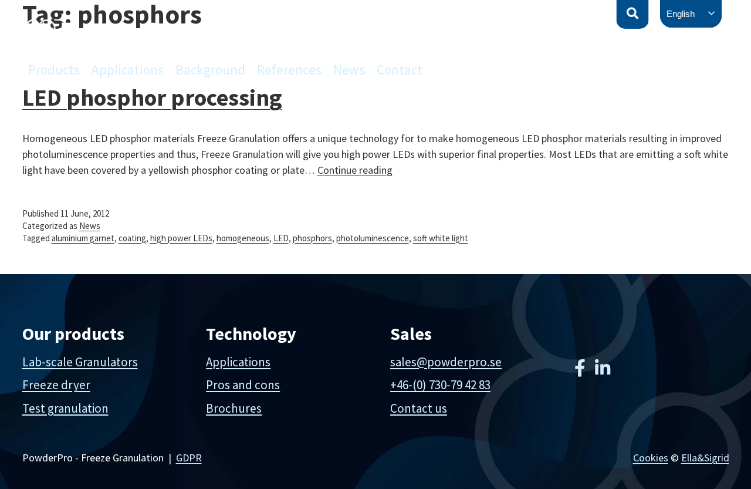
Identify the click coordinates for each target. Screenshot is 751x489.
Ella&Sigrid (705, 457)
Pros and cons (243, 385)
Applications (128, 69)
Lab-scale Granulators (80, 362)
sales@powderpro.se (446, 362)
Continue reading (355, 170)
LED (281, 238)
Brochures (234, 408)
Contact (399, 69)
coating (132, 238)
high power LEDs (181, 238)
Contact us (418, 408)
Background (210, 69)
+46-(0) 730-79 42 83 (440, 385)
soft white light (440, 238)
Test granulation (65, 408)
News (349, 69)
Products (54, 69)
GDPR (189, 457)
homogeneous (242, 238)
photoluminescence (372, 238)
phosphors (312, 238)
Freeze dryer (56, 385)
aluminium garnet (83, 238)
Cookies (650, 457)
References (289, 69)
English (681, 14)
